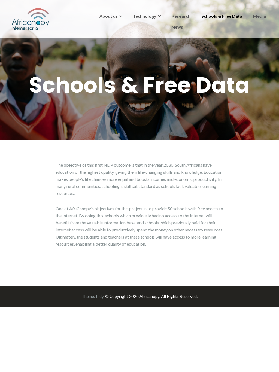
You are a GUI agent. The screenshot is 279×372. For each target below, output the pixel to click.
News (177, 26)
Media (259, 16)
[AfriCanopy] (30, 18)
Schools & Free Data (221, 16)
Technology (144, 16)
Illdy (100, 296)
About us (108, 16)
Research (181, 16)
